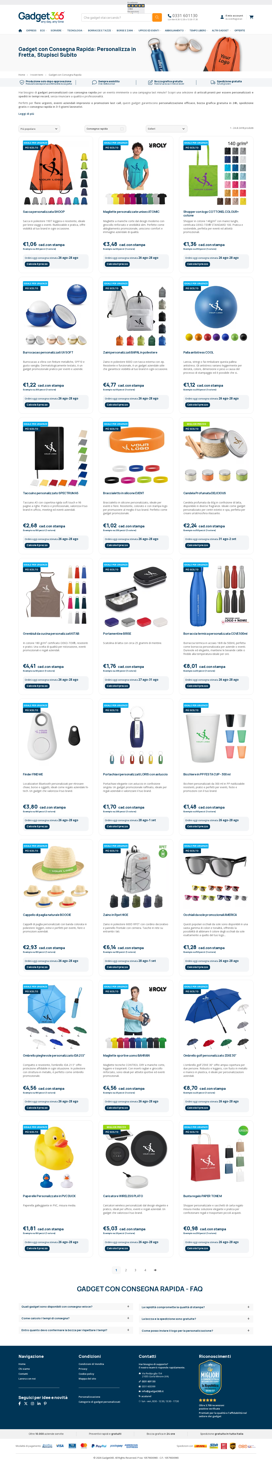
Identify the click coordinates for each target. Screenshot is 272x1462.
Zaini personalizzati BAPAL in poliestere (130, 352)
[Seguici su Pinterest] (46, 1404)
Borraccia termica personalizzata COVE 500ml (215, 634)
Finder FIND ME (33, 774)
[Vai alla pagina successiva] (155, 1270)
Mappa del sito (87, 1378)
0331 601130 (184, 15)
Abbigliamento (174, 30)
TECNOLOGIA (74, 30)
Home (22, 1364)
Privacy (83, 1368)
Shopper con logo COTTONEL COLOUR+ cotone (211, 213)
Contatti (23, 1373)
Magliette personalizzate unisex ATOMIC (131, 212)
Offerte (239, 30)
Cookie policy (86, 1373)
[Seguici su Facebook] (21, 1404)
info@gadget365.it (153, 1391)
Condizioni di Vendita (91, 1364)
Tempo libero (197, 30)
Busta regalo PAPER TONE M (202, 1196)
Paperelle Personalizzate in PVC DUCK (49, 1196)
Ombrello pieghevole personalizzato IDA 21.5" (54, 1055)
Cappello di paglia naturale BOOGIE (47, 915)
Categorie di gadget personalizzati (99, 1401)
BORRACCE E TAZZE (99, 30)
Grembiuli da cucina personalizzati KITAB (51, 634)
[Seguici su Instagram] (34, 1404)
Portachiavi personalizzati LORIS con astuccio (135, 774)
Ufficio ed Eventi (149, 30)
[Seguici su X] (27, 1404)
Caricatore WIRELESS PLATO (123, 1196)
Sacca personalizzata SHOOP (44, 212)
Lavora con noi (27, 1378)
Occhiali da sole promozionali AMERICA (210, 915)
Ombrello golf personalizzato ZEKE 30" (210, 1055)
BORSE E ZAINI (125, 30)
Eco (42, 30)
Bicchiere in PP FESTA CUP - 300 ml (207, 774)
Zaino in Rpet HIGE (115, 915)
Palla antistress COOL (198, 352)
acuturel (146, 1396)
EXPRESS (31, 30)
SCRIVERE (56, 30)
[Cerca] (157, 17)
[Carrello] (249, 17)
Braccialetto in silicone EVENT (123, 493)
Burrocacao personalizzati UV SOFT (48, 352)
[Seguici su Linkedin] (40, 1404)
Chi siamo (24, 1368)
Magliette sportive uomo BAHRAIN (126, 1055)
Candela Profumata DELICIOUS (204, 493)
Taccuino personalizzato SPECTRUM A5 (50, 493)
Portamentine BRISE (117, 634)
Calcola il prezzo (37, 264)
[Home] (20, 30)
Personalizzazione (89, 1396)
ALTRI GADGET (220, 30)
